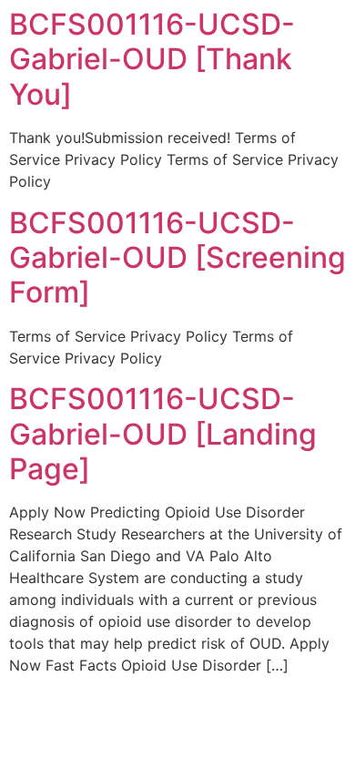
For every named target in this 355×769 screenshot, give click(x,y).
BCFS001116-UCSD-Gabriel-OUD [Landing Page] (163, 434)
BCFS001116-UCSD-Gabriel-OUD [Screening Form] (177, 258)
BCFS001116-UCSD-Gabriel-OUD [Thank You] (152, 59)
